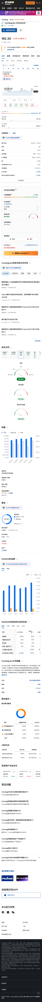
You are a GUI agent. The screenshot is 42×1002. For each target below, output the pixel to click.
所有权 (12, 60)
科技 (39, 684)
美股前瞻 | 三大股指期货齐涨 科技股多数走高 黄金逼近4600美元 (21, 283)
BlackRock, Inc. (7, 757)
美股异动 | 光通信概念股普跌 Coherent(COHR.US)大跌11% (20, 308)
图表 (8, 56)
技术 (32, 56)
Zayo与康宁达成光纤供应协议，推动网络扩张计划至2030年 (20, 296)
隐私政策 (4, 983)
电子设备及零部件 (34, 680)
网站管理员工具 (6, 934)
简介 (7, 60)
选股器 (9, 8)
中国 (15, 8)
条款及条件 (4, 977)
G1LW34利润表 (8, 559)
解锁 (22, 653)
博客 (3, 922)
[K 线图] (3, 65)
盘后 (38, 8)
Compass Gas (23, 771)
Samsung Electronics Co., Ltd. (12, 753)
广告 (24, 926)
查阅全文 (4, 675)
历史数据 (19, 60)
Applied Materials (8, 771)
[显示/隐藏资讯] (13, 65)
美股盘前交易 (30, 8)
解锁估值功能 (34, 113)
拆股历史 (26, 60)
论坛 (38, 56)
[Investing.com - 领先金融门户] (9, 3)
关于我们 (25, 922)
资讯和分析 (16, 56)
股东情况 (5, 699)
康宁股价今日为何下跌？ (10, 319)
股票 (3, 8)
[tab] (5, 355)
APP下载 (4, 926)
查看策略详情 (10, 49)
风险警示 (4, 989)
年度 (3, 568)
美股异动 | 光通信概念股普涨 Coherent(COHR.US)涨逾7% (20, 330)
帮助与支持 (26, 930)
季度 (8, 568)
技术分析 (5, 347)
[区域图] (6, 65)
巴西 (39, 692)
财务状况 (26, 56)
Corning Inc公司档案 (11, 661)
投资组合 (4, 930)
